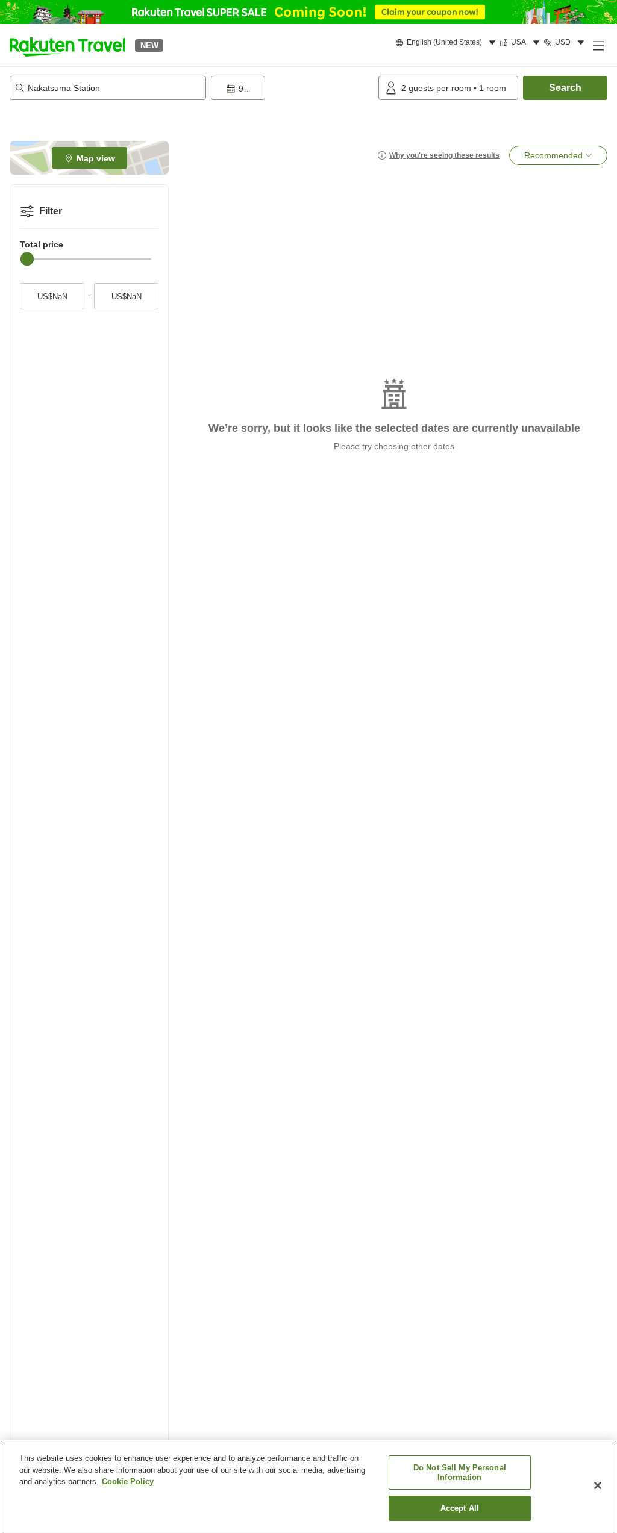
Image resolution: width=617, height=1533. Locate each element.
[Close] (597, 1485)
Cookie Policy (128, 1481)
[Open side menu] (597, 45)
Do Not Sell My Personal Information (459, 1472)
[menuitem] (447, 43)
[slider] (27, 259)
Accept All (459, 1508)
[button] (67, 45)
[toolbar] (292, 88)
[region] (308, 1486)
